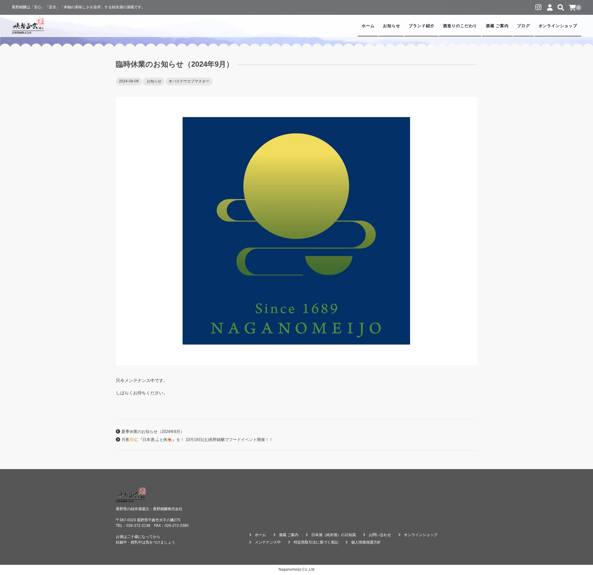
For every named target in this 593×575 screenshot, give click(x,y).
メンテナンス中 (268, 542)
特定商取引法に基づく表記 (316, 542)
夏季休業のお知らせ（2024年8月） (152, 432)
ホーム (368, 26)
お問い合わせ (380, 535)
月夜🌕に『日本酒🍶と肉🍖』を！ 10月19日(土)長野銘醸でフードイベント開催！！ (197, 440)
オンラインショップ (558, 26)
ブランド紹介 (422, 26)
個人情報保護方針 (366, 542)
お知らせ (391, 26)
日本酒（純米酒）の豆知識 (333, 535)
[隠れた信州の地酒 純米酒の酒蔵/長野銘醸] (28, 26)
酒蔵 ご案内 (497, 26)
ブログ (523, 26)
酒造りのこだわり (460, 26)
